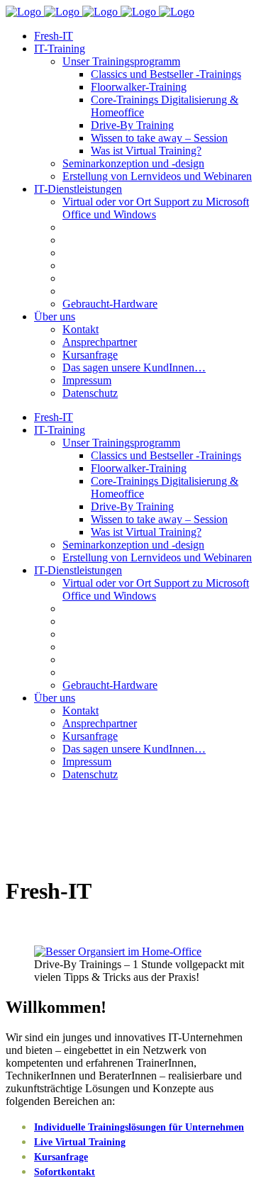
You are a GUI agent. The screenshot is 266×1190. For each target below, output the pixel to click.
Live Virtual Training (80, 1142)
